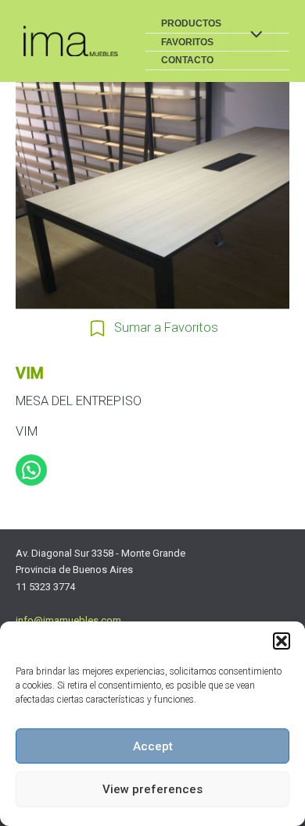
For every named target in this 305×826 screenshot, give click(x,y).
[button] (281, 641)
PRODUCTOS (191, 23)
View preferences (152, 789)
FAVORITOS (187, 42)
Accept (153, 746)
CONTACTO (187, 60)
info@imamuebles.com (68, 620)
